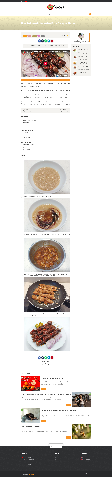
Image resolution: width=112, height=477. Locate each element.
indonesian (34, 35)
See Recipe (45, 80)
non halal (43, 35)
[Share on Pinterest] (52, 40)
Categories (49, 14)
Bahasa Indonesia (86, 459)
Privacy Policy (57, 461)
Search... (56, 457)
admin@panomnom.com (29, 459)
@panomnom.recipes (28, 457)
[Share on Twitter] (42, 40)
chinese (29, 35)
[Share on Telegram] (48, 40)
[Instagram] (23, 1)
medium (24, 35)
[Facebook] (21, 1)
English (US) (84, 457)
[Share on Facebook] (39, 40)
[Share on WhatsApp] (45, 40)
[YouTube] (26, 1)
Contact (68, 14)
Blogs (56, 14)
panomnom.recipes (28, 461)
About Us (62, 14)
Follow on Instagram (57, 446)
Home (43, 14)
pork (39, 35)
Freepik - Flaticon (32, 474)
